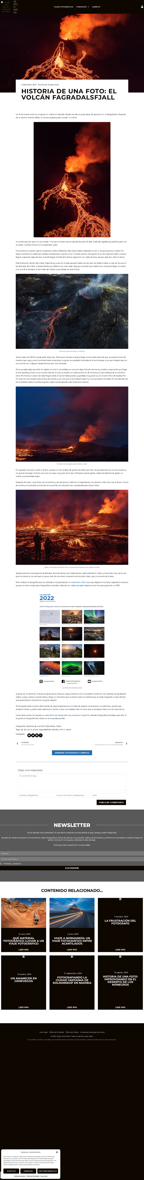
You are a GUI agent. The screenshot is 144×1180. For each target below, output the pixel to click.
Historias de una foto (35, 726)
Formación (81, 7)
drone (35, 729)
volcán (68, 729)
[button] (57, 1152)
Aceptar (11, 1171)
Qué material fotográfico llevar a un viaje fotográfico (23, 941)
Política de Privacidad (32, 1176)
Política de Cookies (19, 1176)
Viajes (58, 726)
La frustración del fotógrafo (120, 922)
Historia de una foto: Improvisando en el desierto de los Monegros (120, 980)
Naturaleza (50, 726)
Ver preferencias (48, 1171)
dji (22, 729)
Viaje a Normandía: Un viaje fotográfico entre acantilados (72, 941)
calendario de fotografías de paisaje (61, 715)
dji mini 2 (28, 729)
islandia (55, 729)
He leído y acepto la (21, 863)
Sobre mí (96, 7)
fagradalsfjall (45, 729)
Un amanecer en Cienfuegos (24, 980)
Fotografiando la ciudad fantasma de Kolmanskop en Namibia (72, 980)
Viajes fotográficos (63, 7)
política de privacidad (30, 863)
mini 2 (62, 729)
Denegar (28, 1171)
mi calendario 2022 (77, 582)
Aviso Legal (43, 1176)
